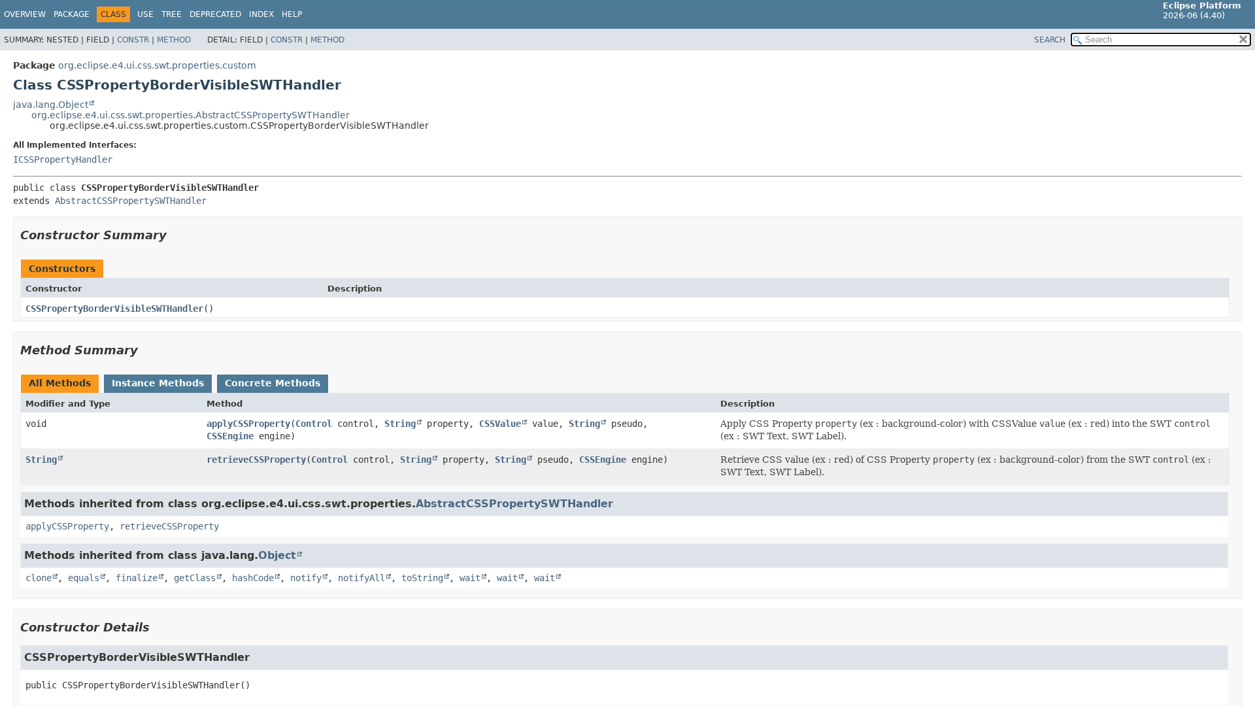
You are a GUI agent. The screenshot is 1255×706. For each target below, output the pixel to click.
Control (313, 423)
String (400, 423)
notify (306, 578)
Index (261, 14)
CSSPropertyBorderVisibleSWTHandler (114, 308)
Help (292, 14)
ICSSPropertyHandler (62, 159)
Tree (171, 14)
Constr (133, 39)
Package (72, 14)
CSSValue (500, 423)
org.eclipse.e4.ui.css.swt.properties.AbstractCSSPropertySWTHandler (190, 115)
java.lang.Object (50, 104)
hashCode (253, 578)
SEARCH (1049, 39)
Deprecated (215, 14)
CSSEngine (230, 436)
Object (277, 555)
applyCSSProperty (248, 423)
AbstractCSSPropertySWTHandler (131, 200)
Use (145, 14)
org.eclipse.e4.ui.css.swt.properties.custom (157, 65)
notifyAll (361, 578)
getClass (195, 578)
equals (83, 578)
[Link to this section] (176, 235)
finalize (137, 578)
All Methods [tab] (60, 383)
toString (422, 578)
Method (174, 39)
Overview (25, 14)
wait (470, 578)
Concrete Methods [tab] (272, 383)
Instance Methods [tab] (158, 383)
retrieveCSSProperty (256, 459)
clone (38, 578)
